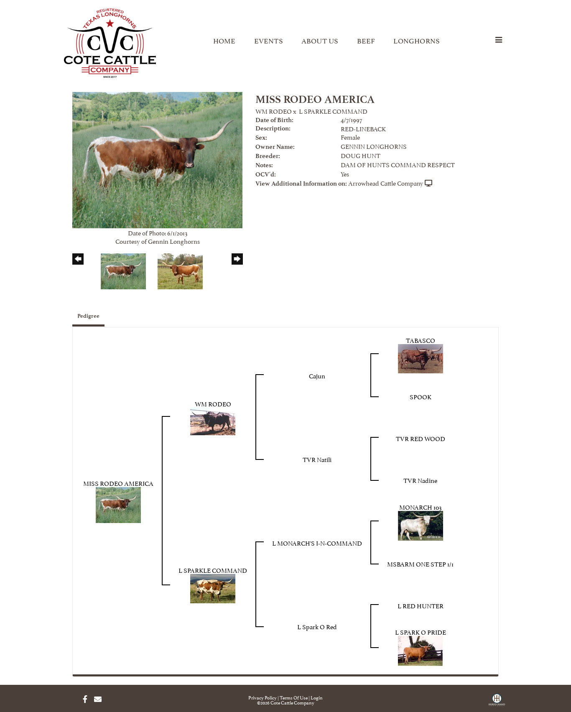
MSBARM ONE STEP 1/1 (420, 563)
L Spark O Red (317, 626)
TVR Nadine (420, 480)
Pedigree (88, 316)
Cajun (317, 375)
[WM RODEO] (212, 419)
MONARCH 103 (420, 506)
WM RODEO (273, 110)
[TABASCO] (420, 357)
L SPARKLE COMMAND (333, 110)
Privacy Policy (262, 697)
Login (317, 697)
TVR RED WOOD (420, 438)
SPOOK (420, 396)
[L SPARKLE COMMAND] (212, 587)
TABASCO (420, 340)
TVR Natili (317, 459)
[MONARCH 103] (420, 524)
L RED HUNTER (421, 605)
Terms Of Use (294, 697)
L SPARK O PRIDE (420, 631)
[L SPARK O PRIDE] (420, 649)
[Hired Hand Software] (497, 703)
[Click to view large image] (157, 158)
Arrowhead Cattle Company (385, 182)
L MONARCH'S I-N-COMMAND (317, 542)
